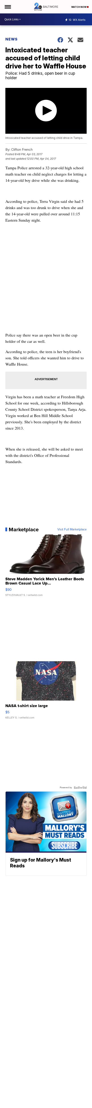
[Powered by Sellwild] (80, 787)
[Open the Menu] (7, 6)
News (11, 39)
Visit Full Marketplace (72, 529)
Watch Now (79, 7)
